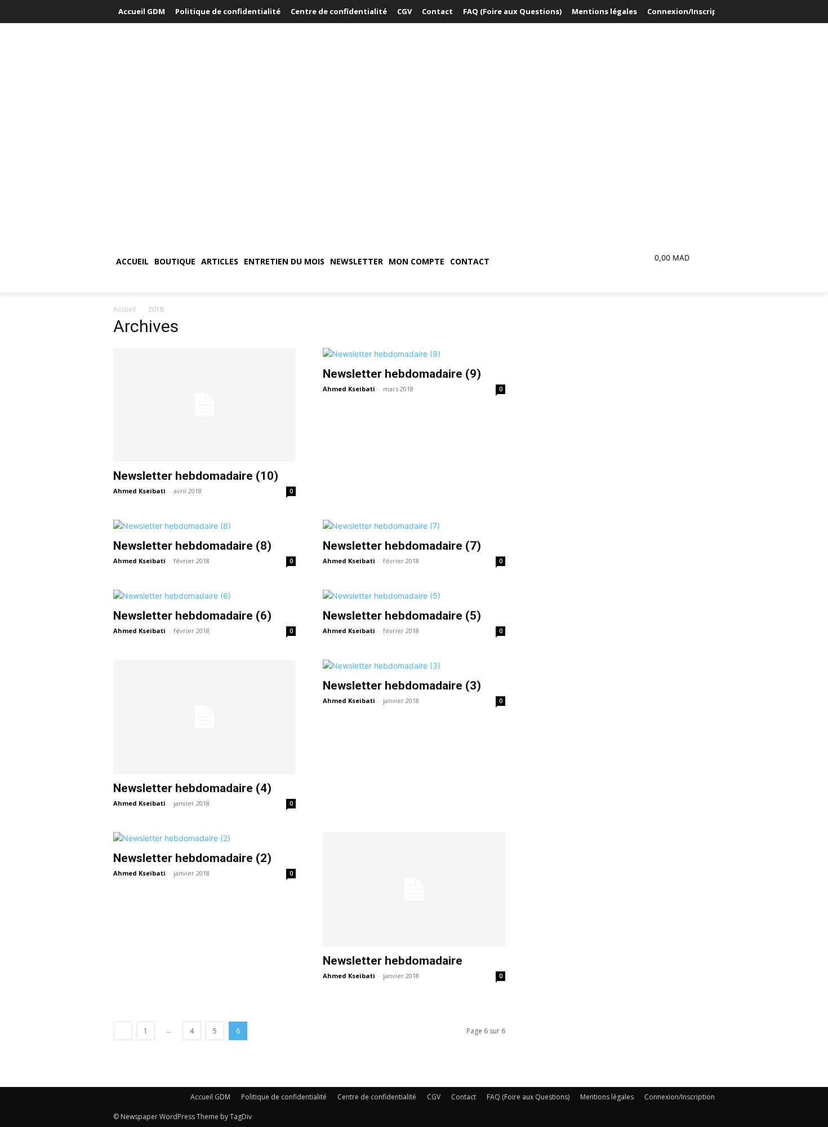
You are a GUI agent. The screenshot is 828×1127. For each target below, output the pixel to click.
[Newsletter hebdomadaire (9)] (414, 354)
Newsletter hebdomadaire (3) (402, 685)
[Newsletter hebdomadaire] (414, 889)
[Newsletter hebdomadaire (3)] (414, 665)
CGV (433, 1097)
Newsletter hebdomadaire (392, 960)
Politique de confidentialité (284, 1097)
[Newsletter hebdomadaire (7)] (414, 526)
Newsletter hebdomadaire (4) (192, 788)
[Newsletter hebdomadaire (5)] (414, 596)
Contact (463, 1097)
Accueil (124, 309)
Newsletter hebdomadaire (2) (192, 858)
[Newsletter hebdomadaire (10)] (204, 405)
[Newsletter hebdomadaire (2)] (204, 838)
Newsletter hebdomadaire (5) (402, 615)
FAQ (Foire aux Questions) (528, 1097)
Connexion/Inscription (679, 1097)
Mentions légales (607, 1097)
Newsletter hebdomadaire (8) (192, 546)
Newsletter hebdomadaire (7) (402, 546)
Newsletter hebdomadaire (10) (195, 476)
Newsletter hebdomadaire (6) (192, 615)
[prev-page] (122, 1031)
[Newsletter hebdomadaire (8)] (204, 526)
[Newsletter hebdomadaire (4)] (204, 717)
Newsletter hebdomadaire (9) (402, 374)
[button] (545, 261)
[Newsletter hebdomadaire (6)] (204, 596)
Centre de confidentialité (376, 1097)
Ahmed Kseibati (139, 491)
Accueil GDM (210, 1097)
